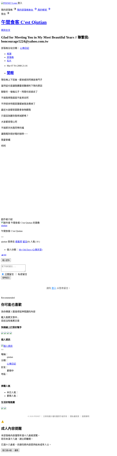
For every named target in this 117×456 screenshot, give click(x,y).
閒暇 (10, 73)
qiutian (4, 225)
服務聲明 (85, 416)
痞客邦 (18, 241)
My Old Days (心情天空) (30, 249)
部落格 (10, 57)
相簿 (9, 54)
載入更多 (6, 260)
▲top (3, 254)
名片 (9, 61)
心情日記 (24, 48)
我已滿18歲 (7, 450)
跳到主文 (5, 30)
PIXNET (37, 416)
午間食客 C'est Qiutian (24, 22)
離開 (16, 450)
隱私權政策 (74, 416)
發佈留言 (6, 278)
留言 (25, 241)
